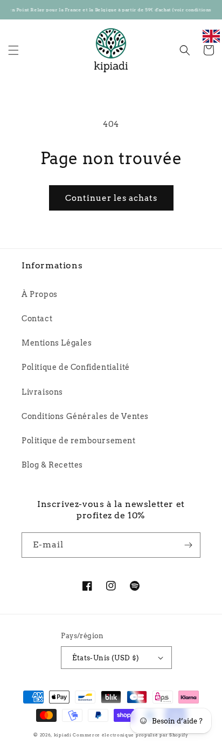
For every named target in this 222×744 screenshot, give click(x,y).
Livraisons (42, 392)
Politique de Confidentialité (76, 367)
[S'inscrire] (188, 545)
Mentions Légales (57, 343)
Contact (37, 318)
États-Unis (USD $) (105, 658)
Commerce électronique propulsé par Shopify (130, 735)
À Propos (40, 294)
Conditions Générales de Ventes (85, 416)
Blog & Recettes (52, 465)
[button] (13, 50)
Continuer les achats (111, 198)
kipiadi (63, 735)
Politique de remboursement (79, 440)
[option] (211, 42)
